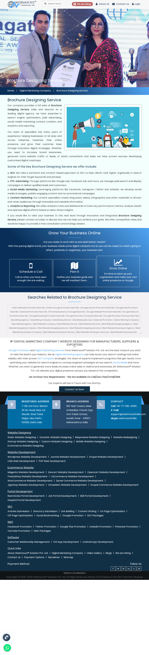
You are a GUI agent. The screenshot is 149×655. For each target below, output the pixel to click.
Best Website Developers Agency (118, 328)
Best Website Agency (22, 324)
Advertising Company (41, 320)
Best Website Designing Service (53, 328)
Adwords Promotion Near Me (34, 312)
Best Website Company (45, 324)
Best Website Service (68, 324)
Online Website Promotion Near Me (28, 307)
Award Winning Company (126, 320)
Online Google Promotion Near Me (63, 307)
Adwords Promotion (103, 320)
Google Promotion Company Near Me (84, 316)
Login (137, 4)
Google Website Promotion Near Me (104, 312)
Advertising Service (62, 320)
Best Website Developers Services (93, 332)
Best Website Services (90, 324)
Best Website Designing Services (85, 328)
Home (10, 90)
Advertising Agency (20, 320)
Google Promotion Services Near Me (121, 316)
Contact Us (122, 4)
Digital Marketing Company (35, 90)
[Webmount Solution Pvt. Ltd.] (22, 4)
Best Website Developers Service (59, 332)
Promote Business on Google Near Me (67, 312)
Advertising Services (83, 320)
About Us (103, 4)
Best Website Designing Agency (117, 324)
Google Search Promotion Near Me (98, 307)
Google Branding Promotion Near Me (47, 316)
